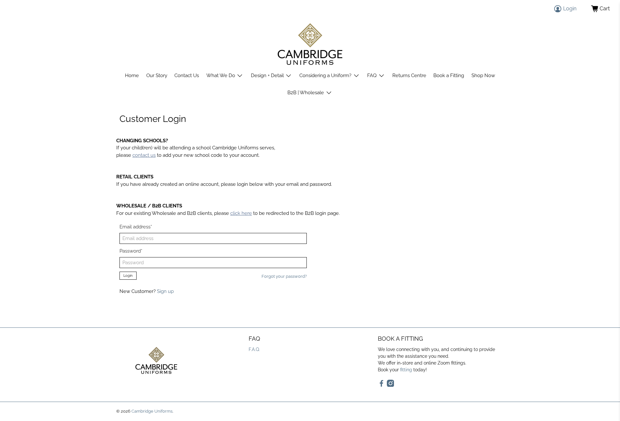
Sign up (165, 291)
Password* (130, 251)
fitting (406, 369)
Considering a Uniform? (325, 75)
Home (132, 75)
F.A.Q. (254, 349)
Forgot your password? (284, 276)
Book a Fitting (448, 75)
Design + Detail (267, 75)
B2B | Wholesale (305, 92)
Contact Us (186, 75)
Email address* (135, 227)
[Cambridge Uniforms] (310, 44)
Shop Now (483, 75)
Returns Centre (409, 75)
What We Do (220, 75)
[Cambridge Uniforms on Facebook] (381, 385)
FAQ (372, 75)
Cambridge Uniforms (151, 411)
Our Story (156, 75)
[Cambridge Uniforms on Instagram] (390, 385)
